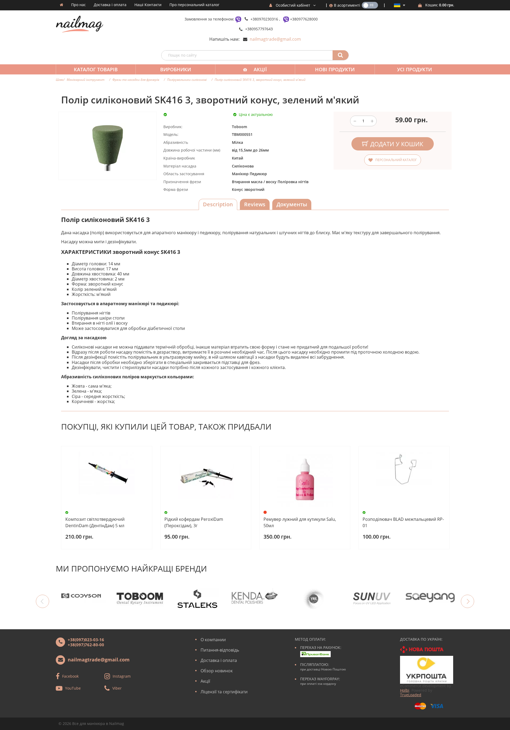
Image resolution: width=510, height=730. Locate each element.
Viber (117, 687)
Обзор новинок (217, 671)
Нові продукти (335, 69)
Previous (42, 601)
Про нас (78, 5)
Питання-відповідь (220, 650)
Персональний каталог (396, 160)
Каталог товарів (96, 69)
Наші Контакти (148, 5)
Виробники (175, 69)
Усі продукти (414, 69)
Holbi (404, 690)
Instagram (122, 675)
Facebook (70, 675)
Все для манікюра (88, 723)
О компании (213, 640)
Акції (260, 69)
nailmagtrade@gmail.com (275, 39)
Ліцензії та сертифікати (224, 692)
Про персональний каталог (194, 5)
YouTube (73, 687)
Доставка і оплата (110, 5)
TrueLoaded (410, 694)
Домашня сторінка (61, 5)
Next (467, 601)
